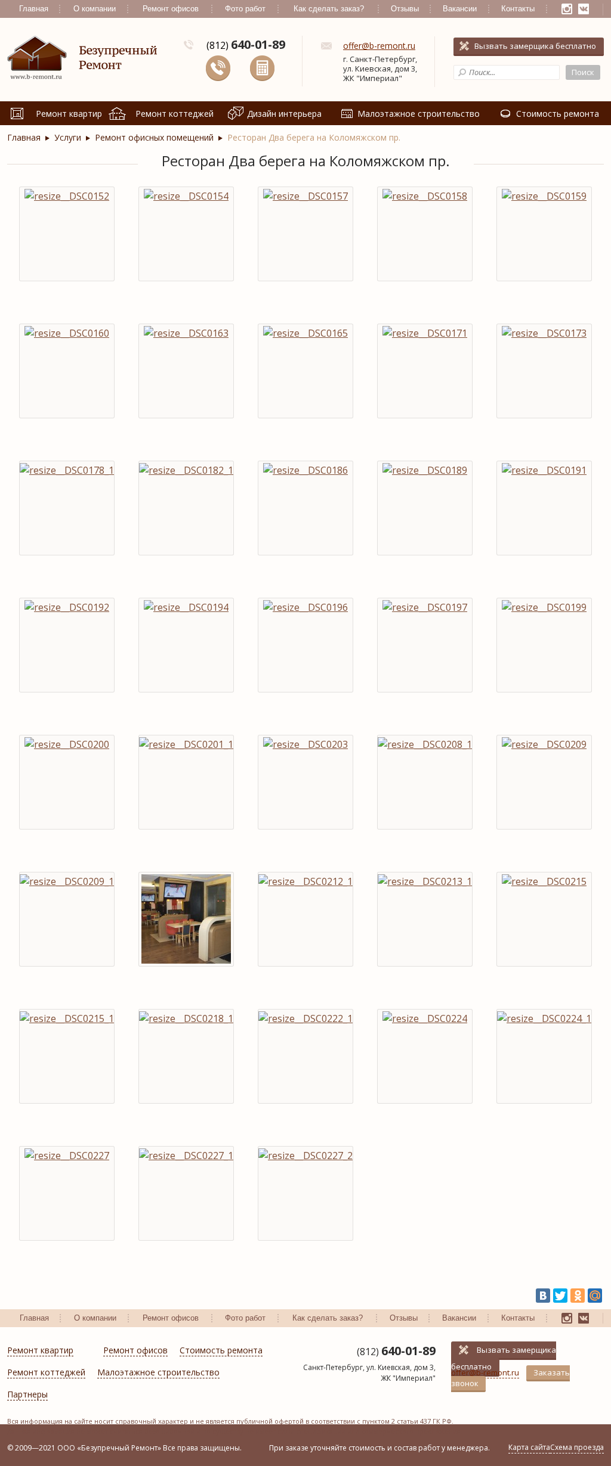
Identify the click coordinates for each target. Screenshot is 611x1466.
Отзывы (405, 8)
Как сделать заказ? (329, 8)
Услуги (67, 137)
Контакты (518, 8)
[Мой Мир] (595, 1295)
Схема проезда (577, 1447)
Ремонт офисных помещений (154, 137)
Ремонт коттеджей (174, 113)
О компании (94, 8)
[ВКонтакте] (543, 1295)
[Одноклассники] (577, 1295)
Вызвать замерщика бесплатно (535, 46)
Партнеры (27, 1395)
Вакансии (460, 8)
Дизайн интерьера (284, 113)
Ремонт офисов (171, 8)
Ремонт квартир (69, 113)
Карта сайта (529, 1447)
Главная (33, 8)
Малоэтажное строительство (418, 113)
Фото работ (245, 8)
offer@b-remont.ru (379, 45)
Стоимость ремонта (557, 113)
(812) (245, 45)
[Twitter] (560, 1295)
